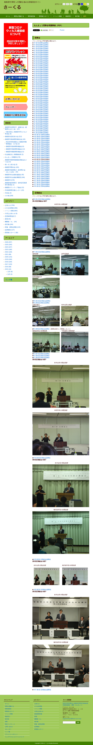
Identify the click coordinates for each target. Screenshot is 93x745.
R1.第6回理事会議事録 (40, 123)
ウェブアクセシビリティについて (14, 737)
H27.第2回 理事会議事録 (42, 182)
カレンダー (8, 729)
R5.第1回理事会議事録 (41, 79)
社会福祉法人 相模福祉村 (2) (14, 154)
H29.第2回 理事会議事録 (42, 157)
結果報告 (37, 726)
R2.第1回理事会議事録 (41, 119)
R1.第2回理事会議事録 (40, 131)
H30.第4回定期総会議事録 (41, 458)
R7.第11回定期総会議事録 (41, 252)
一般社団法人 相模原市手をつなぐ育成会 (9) (16, 133)
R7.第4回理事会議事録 (40, 48)
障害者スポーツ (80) (11, 232)
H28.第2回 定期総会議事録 (42, 589)
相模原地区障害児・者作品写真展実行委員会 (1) (16, 183)
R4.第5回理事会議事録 (41, 85)
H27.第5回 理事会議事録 (42, 176)
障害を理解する (9, 706)
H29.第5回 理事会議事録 (42, 152)
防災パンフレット (10, 724)
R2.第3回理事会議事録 (41, 115)
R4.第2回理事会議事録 (40, 90)
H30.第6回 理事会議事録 (41, 136)
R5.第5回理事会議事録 (41, 71)
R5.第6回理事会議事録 (41, 69)
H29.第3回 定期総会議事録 (42, 559)
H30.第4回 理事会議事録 (42, 140)
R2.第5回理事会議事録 (41, 111)
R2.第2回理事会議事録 (41, 117)
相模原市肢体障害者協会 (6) (15, 146)
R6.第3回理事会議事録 (40, 62)
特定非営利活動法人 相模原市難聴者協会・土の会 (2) (16, 143)
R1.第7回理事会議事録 (41, 121)
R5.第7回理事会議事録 (41, 68)
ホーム (7, 703)
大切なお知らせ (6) (11, 213)
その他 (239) (9, 195)
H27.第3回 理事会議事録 (42, 180)
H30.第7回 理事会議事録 (42, 134)
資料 (6, 721)
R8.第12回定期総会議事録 (41, 199)
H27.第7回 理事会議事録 (42, 173)
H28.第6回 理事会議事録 (42, 161)
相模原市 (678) (10, 180)
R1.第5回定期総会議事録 (41, 357)
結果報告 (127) (10, 230)
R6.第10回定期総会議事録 (41, 301)
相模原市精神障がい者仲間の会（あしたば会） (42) (15, 171)
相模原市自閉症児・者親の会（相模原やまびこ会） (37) (16, 128)
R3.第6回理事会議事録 (41, 96)
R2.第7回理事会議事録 (41, 108)
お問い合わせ (9, 726)
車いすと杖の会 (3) (11, 164)
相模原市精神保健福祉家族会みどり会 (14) (16, 161)
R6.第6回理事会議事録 (40, 56)
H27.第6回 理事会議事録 (42, 174)
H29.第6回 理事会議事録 (42, 150)
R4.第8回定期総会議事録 (41, 329)
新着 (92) (8, 219)
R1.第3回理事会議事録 (41, 129)
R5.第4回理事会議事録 (40, 73)
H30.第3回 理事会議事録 (42, 142)
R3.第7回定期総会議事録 (41, 354)
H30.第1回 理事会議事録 (42, 146)
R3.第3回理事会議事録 (41, 102)
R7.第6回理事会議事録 (40, 45)
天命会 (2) (8, 193)
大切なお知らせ (38, 711)
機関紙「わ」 (38, 719)
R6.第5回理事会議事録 (40, 58)
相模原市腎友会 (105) (12, 167)
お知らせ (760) (10, 205)
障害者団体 (8, 709)
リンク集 (8, 280)
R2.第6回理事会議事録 (41, 110)
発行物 (7, 719)
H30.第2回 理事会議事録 (42, 144)
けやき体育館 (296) (11, 208)
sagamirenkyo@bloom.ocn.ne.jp (72, 718)
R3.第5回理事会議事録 (41, 98)
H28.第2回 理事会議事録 (42, 169)
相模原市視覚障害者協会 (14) (15, 149)
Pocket (62, 30)
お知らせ (37, 703)
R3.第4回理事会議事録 (41, 100)
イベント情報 (9, 714)
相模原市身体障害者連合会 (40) (15, 139)
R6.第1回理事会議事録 (40, 66)
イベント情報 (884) (11, 211)
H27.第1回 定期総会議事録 (42, 690)
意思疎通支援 (38, 714)
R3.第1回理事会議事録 (41, 106)
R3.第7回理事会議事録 (41, 94)
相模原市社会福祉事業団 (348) (15, 177)
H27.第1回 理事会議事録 (42, 184)
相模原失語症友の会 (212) (13, 136)
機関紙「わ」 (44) (11, 221)
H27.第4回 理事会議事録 (42, 178)
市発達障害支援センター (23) (14, 190)
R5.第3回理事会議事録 (40, 75)
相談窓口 (7, 716)
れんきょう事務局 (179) (12, 157)
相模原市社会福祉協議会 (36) (14, 174)
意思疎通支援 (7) (10, 216)
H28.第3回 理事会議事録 (42, 167)
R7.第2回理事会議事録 (40, 52)
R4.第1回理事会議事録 (41, 92)
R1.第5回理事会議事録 (41, 125)
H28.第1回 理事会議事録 (42, 171)
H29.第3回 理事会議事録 (42, 155)
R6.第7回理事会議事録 (40, 54)
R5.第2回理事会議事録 (40, 77)
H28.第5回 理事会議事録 (41, 163)
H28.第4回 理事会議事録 (42, 165)
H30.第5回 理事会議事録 (42, 138)
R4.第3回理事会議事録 (41, 89)
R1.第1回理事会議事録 (41, 132)
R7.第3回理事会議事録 (40, 50)
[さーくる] (18, 8)
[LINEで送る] (44, 30)
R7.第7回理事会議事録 (40, 43)
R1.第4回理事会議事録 (41, 127)
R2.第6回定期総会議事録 (41, 355)
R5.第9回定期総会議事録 (41, 303)
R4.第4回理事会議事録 (40, 87)
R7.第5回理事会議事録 (40, 46)
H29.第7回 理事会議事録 (42, 148)
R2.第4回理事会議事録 (41, 113)
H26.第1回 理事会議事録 (42, 186)
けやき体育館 (38, 706)
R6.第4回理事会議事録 (40, 60)
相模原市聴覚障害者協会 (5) (15, 151)
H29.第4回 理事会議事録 (42, 153)
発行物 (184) (9, 224)
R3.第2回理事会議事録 (41, 104)
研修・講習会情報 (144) (12, 227)
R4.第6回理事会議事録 (41, 83)
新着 (35, 716)
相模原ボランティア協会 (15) (14, 187)
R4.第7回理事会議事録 (41, 81)
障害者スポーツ (9, 711)
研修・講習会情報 (39, 724)
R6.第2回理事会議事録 (41, 64)
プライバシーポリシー (11, 734)
